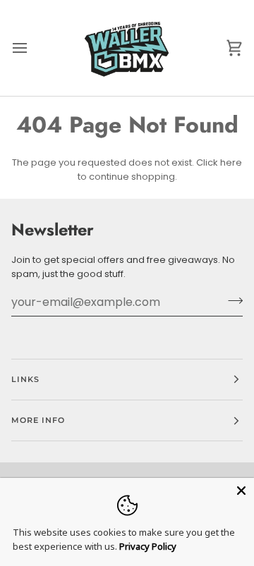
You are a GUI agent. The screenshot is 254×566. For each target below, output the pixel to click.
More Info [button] (38, 420)
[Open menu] (32, 48)
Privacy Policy (147, 546)
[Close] (241, 491)
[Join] (231, 300)
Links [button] (25, 379)
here (231, 162)
